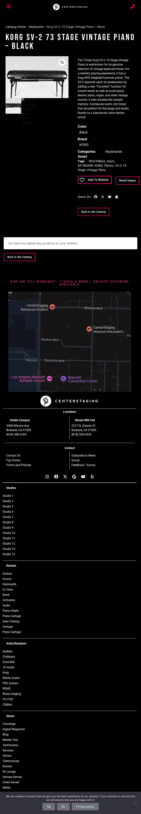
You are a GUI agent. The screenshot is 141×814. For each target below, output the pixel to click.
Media (7, 787)
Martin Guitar (11, 678)
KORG (83, 145)
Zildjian (7, 704)
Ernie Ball (9, 662)
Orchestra (9, 600)
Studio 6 (8, 511)
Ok (48, 806)
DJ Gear (8, 589)
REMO (7, 688)
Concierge (9, 724)
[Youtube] (83, 477)
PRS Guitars (10, 683)
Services (8, 750)
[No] (135, 802)
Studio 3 (8, 506)
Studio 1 (8, 496)
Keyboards (36, 27)
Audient (7, 651)
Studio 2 (8, 501)
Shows (7, 755)
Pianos (108, 165)
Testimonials (11, 761)
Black (83, 132)
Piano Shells (11, 610)
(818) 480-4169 (16, 434)
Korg (6, 672)
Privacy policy (85, 806)
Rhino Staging (12, 694)
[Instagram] (47, 477)
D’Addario (9, 656)
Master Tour (10, 740)
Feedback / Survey (83, 465)
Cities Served (11, 782)
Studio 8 (8, 522)
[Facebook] (56, 477)
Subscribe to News (83, 455)
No (63, 806)
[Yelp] (92, 477)
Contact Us (13, 455)
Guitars (7, 573)
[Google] (74, 477)
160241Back (96, 161)
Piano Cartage (12, 616)
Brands (7, 766)
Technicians (10, 745)
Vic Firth (8, 699)
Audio (6, 605)
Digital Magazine (14, 729)
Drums (7, 579)
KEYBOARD (85, 165)
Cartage (8, 626)
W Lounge (9, 771)
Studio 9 (8, 527)
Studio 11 (9, 538)
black (110, 161)
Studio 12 (9, 543)
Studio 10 (9, 533)
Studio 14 (9, 554)
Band (6, 595)
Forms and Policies (18, 465)
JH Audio (9, 667)
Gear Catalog (11, 621)
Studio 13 (9, 549)
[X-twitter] (65, 477)
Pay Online (13, 460)
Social (75, 460)
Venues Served (12, 777)
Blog (5, 734)
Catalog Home (16, 27)
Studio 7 (8, 517)
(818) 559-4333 (81, 434)
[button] (62, 62)
